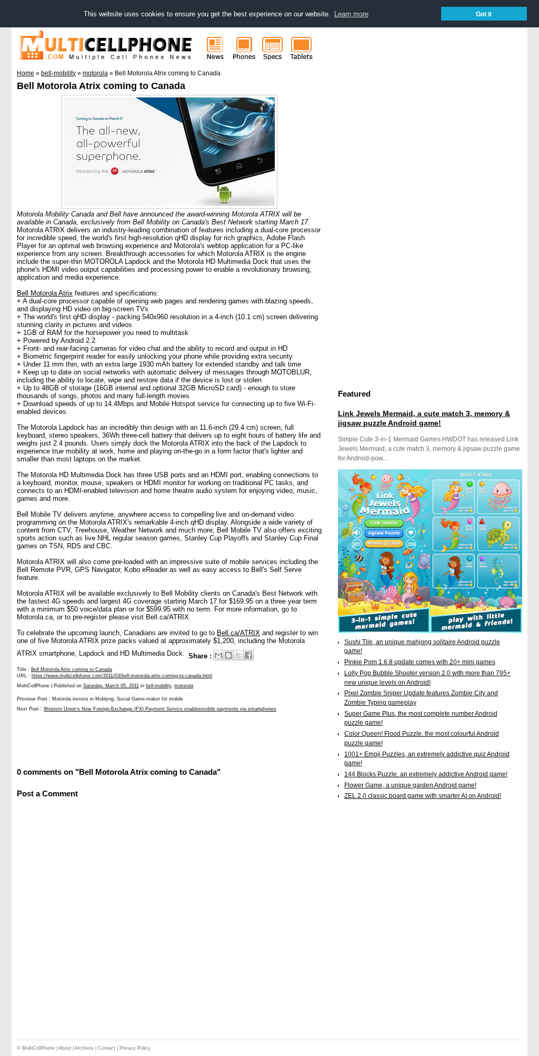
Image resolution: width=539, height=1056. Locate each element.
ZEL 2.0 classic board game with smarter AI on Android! (422, 796)
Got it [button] (484, 14)
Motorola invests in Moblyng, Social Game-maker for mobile (117, 699)
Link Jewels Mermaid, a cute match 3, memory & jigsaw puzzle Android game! (424, 418)
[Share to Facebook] (248, 655)
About (64, 1048)
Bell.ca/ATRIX (238, 633)
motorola (183, 685)
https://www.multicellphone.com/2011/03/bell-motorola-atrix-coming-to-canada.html (122, 675)
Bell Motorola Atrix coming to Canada (101, 86)
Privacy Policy (135, 1048)
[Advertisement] (140, 738)
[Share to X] (238, 655)
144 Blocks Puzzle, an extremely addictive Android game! (425, 774)
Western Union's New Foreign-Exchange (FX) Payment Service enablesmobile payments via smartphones (160, 709)
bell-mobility (158, 685)
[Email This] (218, 655)
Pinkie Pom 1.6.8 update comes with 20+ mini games (419, 662)
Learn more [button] (351, 14)
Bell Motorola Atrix (45, 293)
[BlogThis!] (228, 655)
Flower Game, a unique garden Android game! (410, 785)
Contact (106, 1048)
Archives (84, 1048)
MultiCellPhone (38, 1048)
